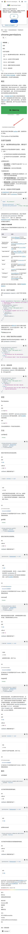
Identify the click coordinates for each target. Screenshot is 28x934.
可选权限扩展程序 (8, 96)
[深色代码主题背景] (24, 198)
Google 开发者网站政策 (13, 883)
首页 (2, 29)
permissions (14, 194)
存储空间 (5, 100)
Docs (6, 29)
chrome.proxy (21, 264)
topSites (15, 131)
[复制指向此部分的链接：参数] (4, 457)
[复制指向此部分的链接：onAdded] (8, 775)
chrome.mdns (21, 260)
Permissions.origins (6, 219)
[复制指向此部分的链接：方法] (5, 430)
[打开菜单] (2, 1)
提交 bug (3, 894)
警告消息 (14, 325)
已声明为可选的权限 (10, 75)
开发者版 (20, 251)
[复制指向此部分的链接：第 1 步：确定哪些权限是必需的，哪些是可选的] (5, 146)
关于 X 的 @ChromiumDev (6, 915)
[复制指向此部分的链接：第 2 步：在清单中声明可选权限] (21, 189)
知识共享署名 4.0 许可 (22, 880)
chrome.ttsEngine (15, 273)
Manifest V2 (20, 29)
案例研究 (3, 905)
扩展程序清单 (5, 192)
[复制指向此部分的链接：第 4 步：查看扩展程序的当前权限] (23, 336)
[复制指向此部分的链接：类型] (5, 397)
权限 (3, 462)
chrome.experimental (19, 252)
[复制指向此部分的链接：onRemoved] (10, 827)
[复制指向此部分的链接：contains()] (8, 434)
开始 (14, 21)
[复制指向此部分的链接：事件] (5, 771)
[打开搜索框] (19, 1)
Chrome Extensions (12, 29)
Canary (15, 251)
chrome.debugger (15, 237)
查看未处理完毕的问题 (6, 897)
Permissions (11, 531)
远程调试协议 (18, 238)
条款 (2, 927)
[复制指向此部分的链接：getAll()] (7, 519)
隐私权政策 (6, 927)
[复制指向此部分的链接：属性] (4, 405)
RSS (2, 922)
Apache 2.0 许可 (18, 882)
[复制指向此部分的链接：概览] (5, 81)
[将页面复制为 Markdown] (3, 38)
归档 (2, 907)
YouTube (3, 917)
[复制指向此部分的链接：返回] (4, 505)
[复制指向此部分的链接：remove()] (8, 597)
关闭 (14, 16)
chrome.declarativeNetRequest (18, 243)
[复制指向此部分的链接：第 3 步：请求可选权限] (16, 290)
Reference (5, 31)
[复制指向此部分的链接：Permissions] (10, 401)
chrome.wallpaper (15, 278)
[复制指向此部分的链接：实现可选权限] (12, 140)
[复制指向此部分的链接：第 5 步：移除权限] (13, 365)
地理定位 (24, 256)
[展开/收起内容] (8, 43)
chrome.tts (13, 269)
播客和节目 (3, 909)
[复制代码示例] (26, 198)
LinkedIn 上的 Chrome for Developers (9, 919)
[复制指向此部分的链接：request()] (8, 678)
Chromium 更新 (4, 902)
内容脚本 (24, 416)
